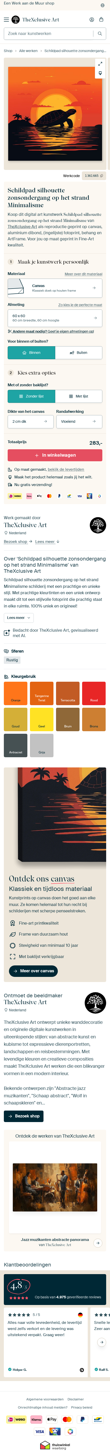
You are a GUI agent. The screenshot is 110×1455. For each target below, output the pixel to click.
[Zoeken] (100, 34)
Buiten (82, 352)
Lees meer (45, 541)
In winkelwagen (59, 455)
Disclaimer (76, 1399)
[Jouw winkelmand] (101, 19)
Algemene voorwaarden (45, 1399)
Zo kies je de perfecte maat (80, 305)
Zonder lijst (35, 396)
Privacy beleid (81, 1407)
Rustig (12, 659)
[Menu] (6, 19)
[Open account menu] (92, 19)
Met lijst (82, 396)
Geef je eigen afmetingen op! (53, 331)
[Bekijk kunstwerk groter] (100, 63)
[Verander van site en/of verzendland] (102, 5)
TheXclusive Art (40, 20)
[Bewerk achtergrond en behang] (100, 73)
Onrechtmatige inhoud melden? (42, 1407)
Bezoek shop (16, 541)
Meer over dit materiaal (83, 274)
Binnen (34, 352)
